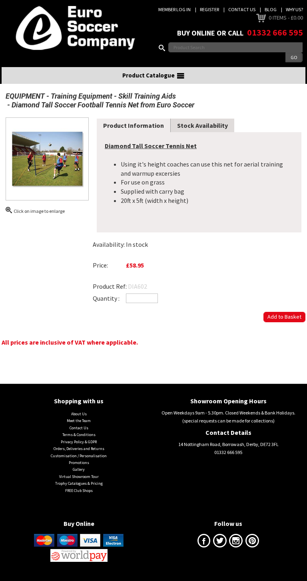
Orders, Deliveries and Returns (79, 448)
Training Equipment (81, 96)
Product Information (133, 125)
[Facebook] (203, 542)
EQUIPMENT (25, 96)
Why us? (294, 9)
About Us (79, 413)
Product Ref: (110, 286)
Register (209, 9)
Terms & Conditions (79, 434)
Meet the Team (79, 420)
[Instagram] (236, 542)
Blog (271, 9)
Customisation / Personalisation (79, 455)
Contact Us (241, 9)
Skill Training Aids (147, 96)
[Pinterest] (252, 542)
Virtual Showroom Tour (79, 476)
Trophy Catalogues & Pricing (79, 483)
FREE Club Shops (79, 490)
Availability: (109, 244)
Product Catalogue (148, 75)
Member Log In (174, 9)
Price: (100, 265)
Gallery (79, 469)
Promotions (79, 462)
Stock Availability (202, 125)
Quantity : (106, 298)
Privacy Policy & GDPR (79, 441)
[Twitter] (220, 542)
